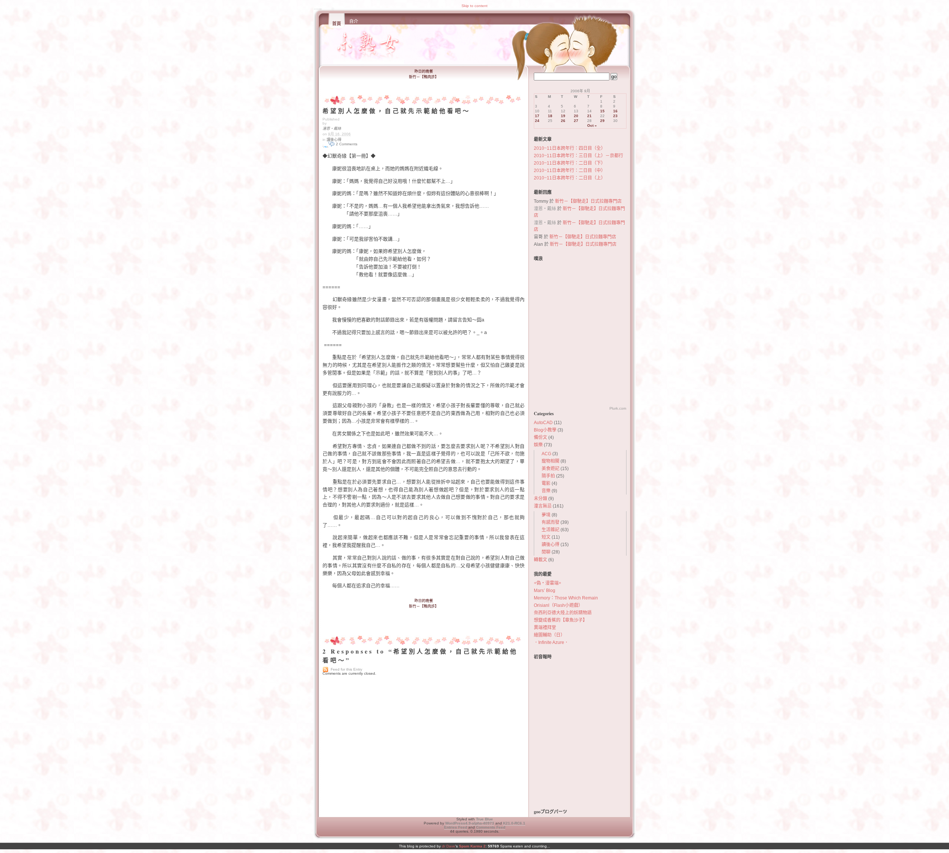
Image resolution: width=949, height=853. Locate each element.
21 (589, 116)
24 (537, 121)
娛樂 (538, 444)
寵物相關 (550, 461)
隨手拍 (548, 476)
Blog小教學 (545, 430)
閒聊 (546, 552)
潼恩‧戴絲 (332, 128)
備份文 (540, 437)
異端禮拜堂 (545, 627)
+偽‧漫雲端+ (547, 583)
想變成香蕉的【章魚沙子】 (560, 620)
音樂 (546, 490)
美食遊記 (550, 468)
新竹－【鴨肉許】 (424, 77)
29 (602, 121)
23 (615, 116)
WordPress (469, 823)
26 (563, 121)
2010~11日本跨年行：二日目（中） (569, 170)
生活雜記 (550, 529)
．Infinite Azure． (551, 642)
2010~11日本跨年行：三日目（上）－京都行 (578, 155)
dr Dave (448, 846)
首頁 (336, 23)
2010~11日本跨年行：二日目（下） (569, 163)
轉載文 (540, 559)
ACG (546, 453)
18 (550, 116)
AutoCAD (543, 422)
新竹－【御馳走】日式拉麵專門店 (588, 201)
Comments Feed (490, 827)
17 (537, 116)
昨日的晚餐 (423, 71)
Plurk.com (617, 408)
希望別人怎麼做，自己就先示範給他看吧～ (396, 110)
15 (602, 111)
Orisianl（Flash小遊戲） (558, 605)
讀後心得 (334, 140)
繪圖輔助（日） (549, 635)
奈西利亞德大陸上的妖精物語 (563, 612)
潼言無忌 (543, 506)
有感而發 (550, 522)
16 (615, 111)
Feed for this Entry (346, 669)
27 (576, 121)
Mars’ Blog (544, 590)
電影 (546, 483)
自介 (353, 21)
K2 (514, 823)
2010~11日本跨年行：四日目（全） (569, 148)
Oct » (592, 125)
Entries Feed (455, 827)
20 (576, 116)
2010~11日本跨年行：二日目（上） (569, 178)
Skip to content (474, 6)
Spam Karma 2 (472, 846)
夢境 (546, 515)
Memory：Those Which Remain (566, 598)
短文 (546, 537)
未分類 (540, 498)
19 (563, 116)
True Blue (484, 819)
